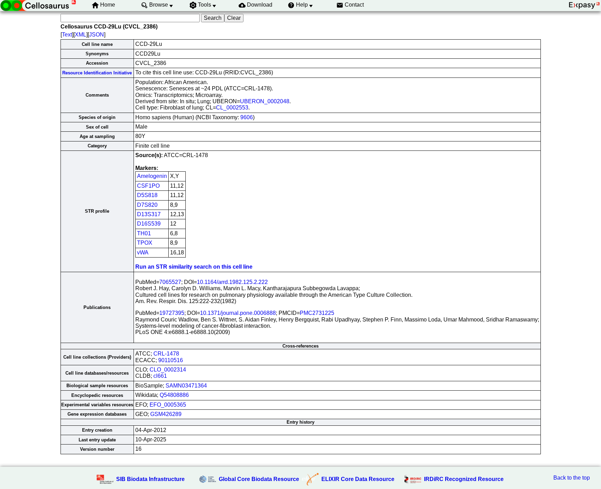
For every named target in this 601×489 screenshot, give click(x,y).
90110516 (170, 360)
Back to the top (571, 478)
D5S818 (147, 195)
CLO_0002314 (168, 370)
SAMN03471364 (186, 386)
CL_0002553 (232, 108)
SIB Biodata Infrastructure (150, 479)
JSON (96, 35)
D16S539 (149, 224)
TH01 (144, 233)
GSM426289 (166, 414)
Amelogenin (152, 176)
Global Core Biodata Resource (259, 479)
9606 (246, 117)
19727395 (171, 313)
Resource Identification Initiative (97, 72)
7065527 (170, 282)
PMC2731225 (317, 313)
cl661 (160, 376)
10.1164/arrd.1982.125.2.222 (232, 282)
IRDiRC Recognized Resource (464, 479)
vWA (143, 252)
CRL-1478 (166, 354)
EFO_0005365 (168, 405)
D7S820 (147, 205)
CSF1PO (148, 186)
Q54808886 (174, 395)
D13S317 (149, 214)
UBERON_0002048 (264, 101)
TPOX (144, 243)
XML (80, 35)
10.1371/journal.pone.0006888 (238, 313)
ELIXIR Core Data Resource (357, 479)
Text (67, 35)
